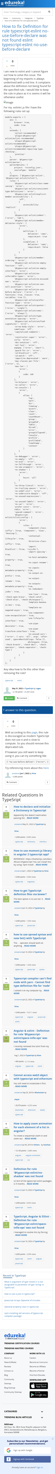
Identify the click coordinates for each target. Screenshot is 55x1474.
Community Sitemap (13, 1392)
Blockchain (39, 1092)
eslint (19, 680)
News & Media (10, 1362)
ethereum (32, 1110)
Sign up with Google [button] (22, 1450)
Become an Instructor (39, 1362)
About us (8, 1358)
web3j (42, 1110)
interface (43, 841)
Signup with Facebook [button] (23, 1459)
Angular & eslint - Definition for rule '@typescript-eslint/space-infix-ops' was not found (32, 1036)
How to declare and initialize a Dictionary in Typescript (32, 808)
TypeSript (29, 688)
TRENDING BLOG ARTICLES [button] (18, 1417)
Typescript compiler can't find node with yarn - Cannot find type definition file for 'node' (32, 982)
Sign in (39, 1467)
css (28, 1160)
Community (9, 1379)
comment (23, 698)
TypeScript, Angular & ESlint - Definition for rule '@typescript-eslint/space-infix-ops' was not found (32, 1222)
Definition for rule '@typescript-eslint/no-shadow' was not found (28, 1172)
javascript (31, 925)
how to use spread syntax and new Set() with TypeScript (33, 936)
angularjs (31, 881)
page (34, 732)
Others (37, 1145)
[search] (49, 11)
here (46, 768)
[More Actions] (49, 698)
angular (30, 1017)
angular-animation (33, 1155)
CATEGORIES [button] (10, 1411)
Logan (38, 688)
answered (16, 773)
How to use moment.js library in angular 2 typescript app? (33, 852)
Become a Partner (37, 1370)
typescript (9, 680)
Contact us (8, 1370)
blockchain (19, 1110)
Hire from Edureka (37, 1375)
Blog (6, 1375)
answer (10, 698)
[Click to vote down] (7, 66)
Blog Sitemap (9, 1387)
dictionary (31, 841)
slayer (16, 1099)
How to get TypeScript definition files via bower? (30, 892)
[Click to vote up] (7, 61)
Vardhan (46, 1145)
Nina (34, 773)
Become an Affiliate (38, 1366)
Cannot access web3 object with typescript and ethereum (33, 1076)
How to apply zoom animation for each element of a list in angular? (33, 1127)
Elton (39, 1055)
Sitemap (7, 1383)
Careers (33, 1358)
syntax (41, 969)
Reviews (7, 1366)
